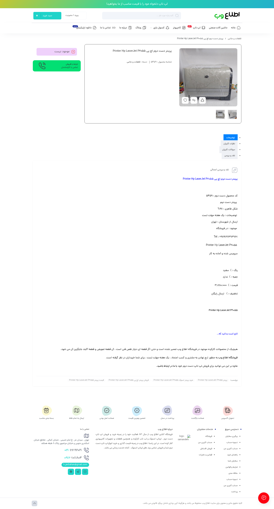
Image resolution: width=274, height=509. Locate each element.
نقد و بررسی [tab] (229, 155)
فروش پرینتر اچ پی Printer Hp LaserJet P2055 (129, 380)
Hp (216, 245)
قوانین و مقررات (205, 454)
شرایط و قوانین (232, 467)
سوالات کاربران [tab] (228, 149)
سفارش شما (233, 461)
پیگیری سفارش (231, 436)
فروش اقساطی (206, 448)
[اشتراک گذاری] (202, 100)
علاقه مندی (233, 473)
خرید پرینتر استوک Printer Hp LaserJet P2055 (173, 380)
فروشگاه (208, 436)
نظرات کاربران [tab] (229, 143)
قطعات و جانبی (234, 38)
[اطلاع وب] (227, 15)
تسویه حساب (232, 442)
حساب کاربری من (231, 448)
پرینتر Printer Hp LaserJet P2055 (212, 380)
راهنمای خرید (232, 454)
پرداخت (234, 491)
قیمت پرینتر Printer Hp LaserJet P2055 (86, 380)
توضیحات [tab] (230, 138)
